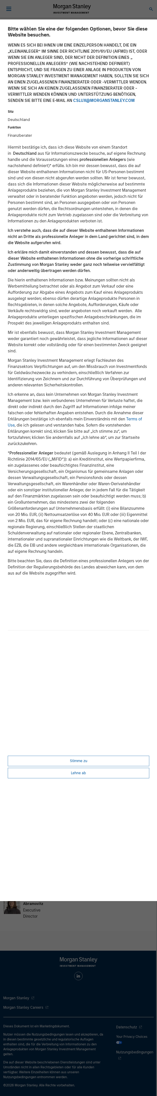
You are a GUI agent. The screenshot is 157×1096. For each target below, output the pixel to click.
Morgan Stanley (16, 998)
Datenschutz (126, 1027)
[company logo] (72, 9)
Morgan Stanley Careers (23, 1007)
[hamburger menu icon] (8, 9)
